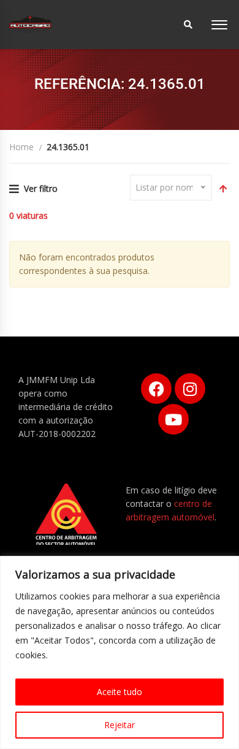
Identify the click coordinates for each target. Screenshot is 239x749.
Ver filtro (41, 188)
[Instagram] (190, 388)
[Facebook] (156, 388)
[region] (119, 652)
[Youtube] (173, 419)
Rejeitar (119, 725)
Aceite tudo (119, 692)
